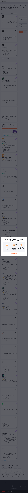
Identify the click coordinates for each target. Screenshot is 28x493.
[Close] (26, 238)
